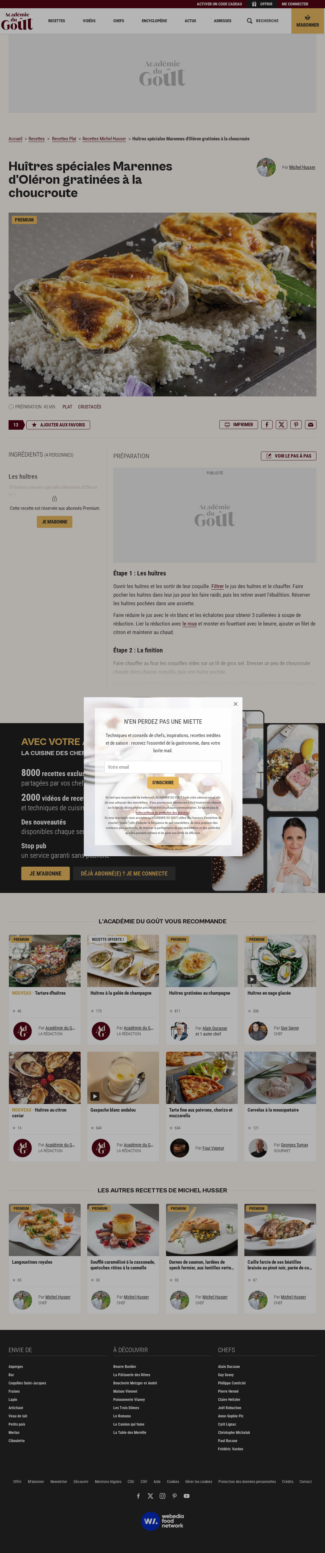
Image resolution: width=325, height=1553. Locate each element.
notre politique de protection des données (162, 812)
